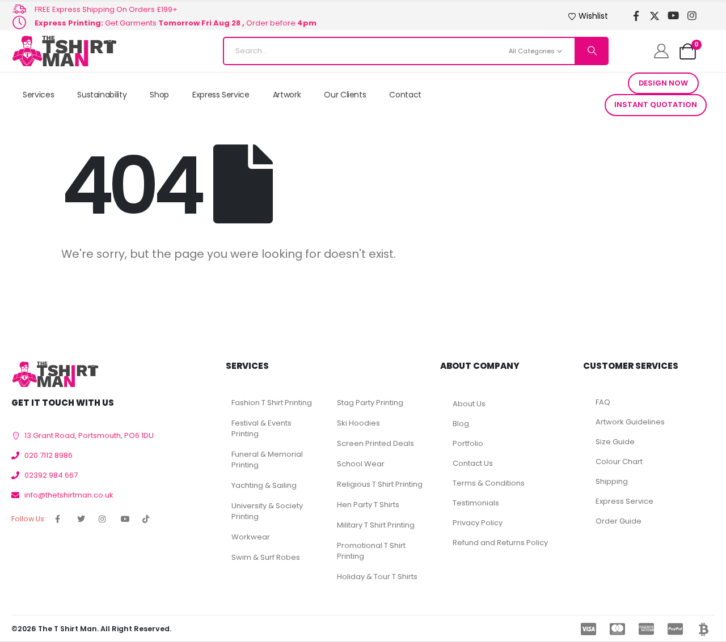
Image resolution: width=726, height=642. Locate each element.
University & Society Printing (267, 511)
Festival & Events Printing (261, 428)
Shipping (612, 481)
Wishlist (593, 16)
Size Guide (615, 441)
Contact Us (473, 463)
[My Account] (661, 51)
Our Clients (345, 94)
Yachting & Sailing (264, 485)
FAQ (603, 402)
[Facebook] (636, 16)
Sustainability (101, 94)
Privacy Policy (478, 522)
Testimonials (476, 503)
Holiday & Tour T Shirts (377, 576)
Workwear (250, 537)
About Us (469, 403)
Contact (405, 94)
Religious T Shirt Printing (380, 484)
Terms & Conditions (489, 483)
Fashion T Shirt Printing (271, 402)
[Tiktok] (711, 16)
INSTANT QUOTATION (655, 104)
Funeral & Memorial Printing (267, 459)
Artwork (287, 94)
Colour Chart (619, 461)
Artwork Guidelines (630, 421)
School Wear (361, 463)
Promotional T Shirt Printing (371, 551)
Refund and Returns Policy (500, 542)
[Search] (591, 51)
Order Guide (618, 521)
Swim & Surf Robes (265, 557)
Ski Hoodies (358, 423)
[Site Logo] (64, 51)
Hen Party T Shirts (368, 504)
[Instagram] (692, 16)
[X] (655, 16)
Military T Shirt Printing (376, 525)
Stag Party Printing (370, 402)
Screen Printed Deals (375, 443)
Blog (461, 423)
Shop (159, 94)
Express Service (221, 94)
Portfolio (468, 443)
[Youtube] (673, 16)
